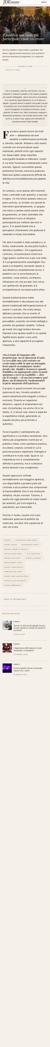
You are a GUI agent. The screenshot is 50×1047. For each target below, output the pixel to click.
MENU (44, 2)
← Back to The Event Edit (14, 599)
